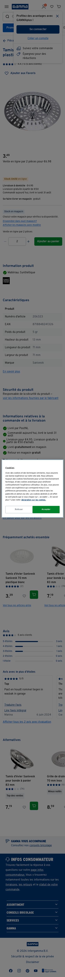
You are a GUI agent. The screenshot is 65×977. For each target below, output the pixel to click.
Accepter (46, 509)
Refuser (19, 509)
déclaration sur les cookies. (33, 500)
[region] (32, 488)
